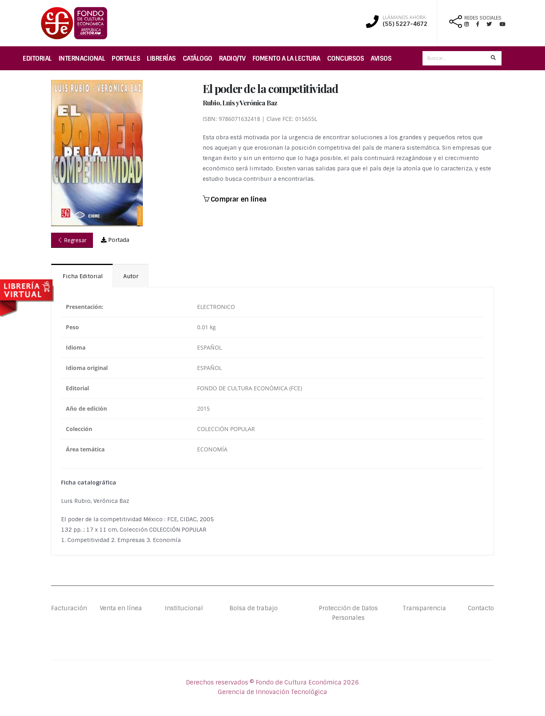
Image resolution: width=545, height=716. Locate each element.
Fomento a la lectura (286, 58)
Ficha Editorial (82, 276)
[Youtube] (502, 24)
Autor (130, 276)
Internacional (82, 58)
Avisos (381, 58)
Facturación (69, 608)
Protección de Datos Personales (348, 613)
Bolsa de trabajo (253, 608)
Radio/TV (232, 58)
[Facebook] (481, 24)
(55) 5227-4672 (405, 24)
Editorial (37, 58)
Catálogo (197, 58)
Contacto (481, 608)
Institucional (178, 608)
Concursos (345, 58)
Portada (118, 239)
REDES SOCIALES (483, 18)
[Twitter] (493, 24)
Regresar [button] (75, 240)
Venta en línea (121, 608)
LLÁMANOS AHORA (404, 17)
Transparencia (424, 608)
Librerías (161, 58)
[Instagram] (469, 24)
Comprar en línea (237, 199)
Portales (126, 58)
